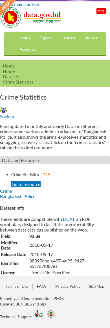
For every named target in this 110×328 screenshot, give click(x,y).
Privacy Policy (67, 286)
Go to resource (26, 184)
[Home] (31, 26)
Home (25, 37)
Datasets (68, 37)
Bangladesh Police (17, 196)
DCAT (68, 219)
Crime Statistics (25, 174)
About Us (28, 49)
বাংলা (101, 11)
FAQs (42, 286)
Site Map (96, 286)
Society (7, 116)
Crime (6, 191)
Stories (91, 37)
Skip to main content (20, 4)
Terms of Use (17, 286)
